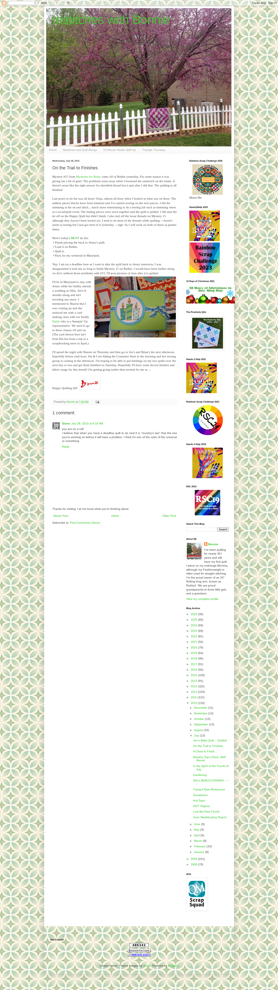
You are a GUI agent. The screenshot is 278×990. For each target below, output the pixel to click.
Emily (56, 321)
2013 (194, 686)
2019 (194, 653)
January (199, 852)
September (201, 724)
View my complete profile (202, 599)
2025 (194, 619)
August (199, 730)
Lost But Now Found (206, 811)
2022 (194, 636)
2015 (194, 675)
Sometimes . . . (202, 795)
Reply (65, 446)
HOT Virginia (201, 806)
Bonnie (213, 544)
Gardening (200, 775)
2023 (194, 630)
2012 (194, 691)
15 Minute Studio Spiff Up (119, 149)
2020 (194, 647)
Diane (66, 423)
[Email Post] (97, 401)
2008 (194, 864)
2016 (194, 669)
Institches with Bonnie (111, 19)
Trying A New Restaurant (209, 789)
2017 (194, 664)
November (201, 713)
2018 (194, 658)
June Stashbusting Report (210, 817)
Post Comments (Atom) (85, 522)
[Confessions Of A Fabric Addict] (210, 302)
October (199, 718)
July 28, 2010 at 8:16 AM (87, 423)
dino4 (146, 965)
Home (53, 149)
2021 (194, 641)
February (200, 846)
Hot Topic (199, 800)
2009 (194, 859)
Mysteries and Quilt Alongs (80, 149)
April (197, 835)
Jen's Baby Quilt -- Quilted (210, 740)
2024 (194, 625)
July (197, 735)
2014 (194, 680)
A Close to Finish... (205, 751)
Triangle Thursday (153, 149)
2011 (194, 697)
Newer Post (60, 515)
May (197, 829)
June (197, 824)
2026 (194, 614)
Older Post (169, 515)
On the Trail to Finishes (208, 745)
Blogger (173, 965)
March (198, 840)
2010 (194, 703)
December (201, 707)
